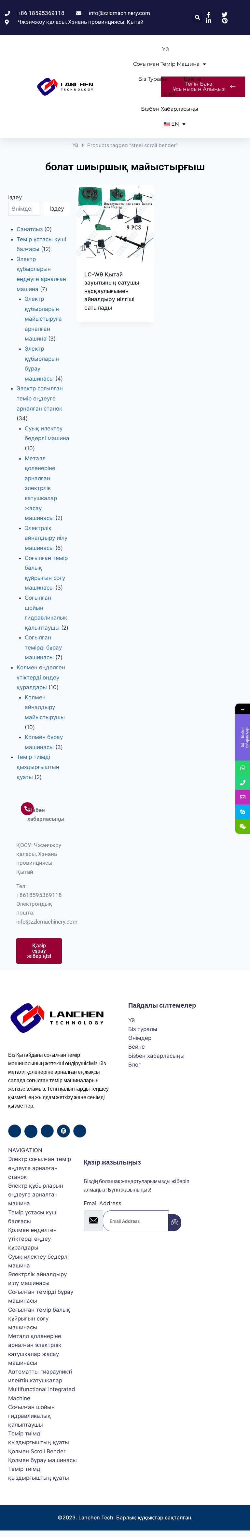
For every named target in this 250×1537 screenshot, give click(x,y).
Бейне (192, 79)
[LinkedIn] (47, 1131)
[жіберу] (174, 1222)
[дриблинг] (63, 1131)
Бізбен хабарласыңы (169, 109)
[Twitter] (30, 1131)
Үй (165, 49)
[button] (197, 18)
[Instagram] (79, 1131)
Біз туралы (152, 79)
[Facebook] (14, 1131)
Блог (169, 94)
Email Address (102, 1203)
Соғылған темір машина (166, 64)
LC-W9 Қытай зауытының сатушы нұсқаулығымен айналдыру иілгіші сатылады (111, 291)
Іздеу (15, 197)
